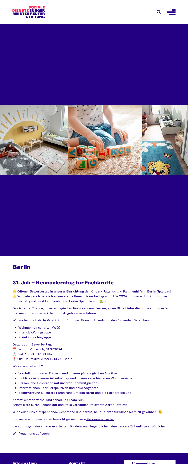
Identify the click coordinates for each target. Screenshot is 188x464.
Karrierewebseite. (100, 419)
